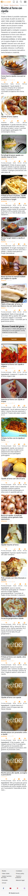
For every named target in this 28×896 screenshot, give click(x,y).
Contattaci (19, 871)
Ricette (4, 871)
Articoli (4, 883)
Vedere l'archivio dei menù (6, 876)
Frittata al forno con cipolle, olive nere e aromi (13, 658)
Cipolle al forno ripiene (9, 117)
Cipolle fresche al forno (10, 545)
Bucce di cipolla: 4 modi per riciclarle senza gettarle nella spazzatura (12, 517)
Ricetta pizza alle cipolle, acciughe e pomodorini (14, 774)
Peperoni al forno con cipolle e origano (12, 365)
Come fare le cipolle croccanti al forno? (13, 77)
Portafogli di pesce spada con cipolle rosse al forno (12, 156)
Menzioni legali (20, 880)
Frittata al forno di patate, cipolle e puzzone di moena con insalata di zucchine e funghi (13, 197)
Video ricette (5, 873)
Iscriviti (14, 339)
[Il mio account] (17, 2)
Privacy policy (20, 873)
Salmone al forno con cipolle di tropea (12, 400)
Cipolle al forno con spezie (11, 697)
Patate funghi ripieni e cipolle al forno (13, 239)
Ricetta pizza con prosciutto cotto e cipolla (14, 733)
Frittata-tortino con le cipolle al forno (12, 439)
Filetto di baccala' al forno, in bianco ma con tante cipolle (12, 305)
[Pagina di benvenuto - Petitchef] (2, 5)
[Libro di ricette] (13, 2)
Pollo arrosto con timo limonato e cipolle (13, 579)
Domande (4, 880)
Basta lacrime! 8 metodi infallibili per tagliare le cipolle (13, 277)
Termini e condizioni (18, 876)
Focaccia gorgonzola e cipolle (12, 618)
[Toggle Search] (21, 2)
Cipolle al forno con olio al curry (13, 478)
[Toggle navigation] (25, 2)
